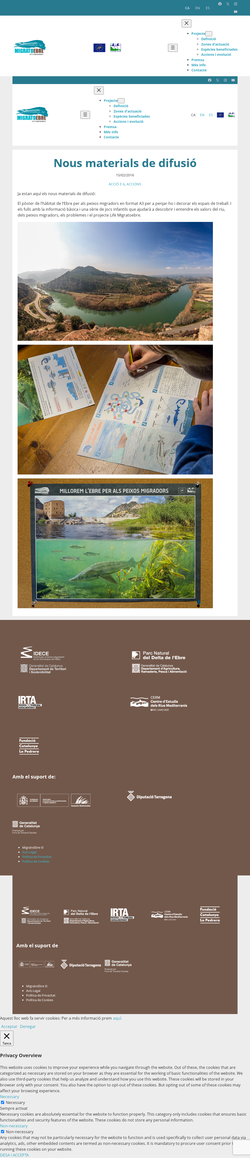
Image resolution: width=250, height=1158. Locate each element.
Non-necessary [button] (14, 1126)
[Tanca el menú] (186, 23)
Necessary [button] (9, 1096)
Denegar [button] (28, 1026)
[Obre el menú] (173, 48)
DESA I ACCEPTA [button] (14, 1155)
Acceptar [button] (9, 1026)
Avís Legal (29, 852)
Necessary (15, 1102)
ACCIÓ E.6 (117, 184)
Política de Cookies (35, 861)
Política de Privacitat (37, 856)
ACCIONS (133, 184)
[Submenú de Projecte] (208, 33)
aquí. (117, 1018)
